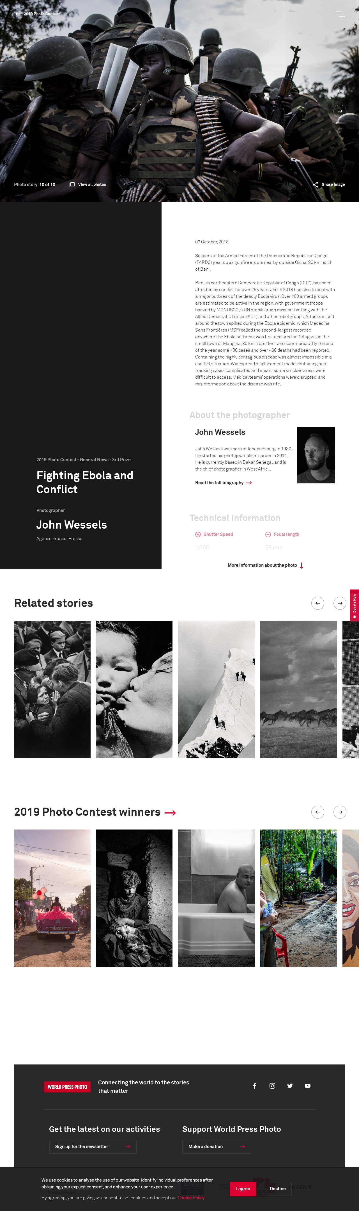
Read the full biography (219, 483)
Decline (278, 1189)
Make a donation (205, 1146)
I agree (243, 1189)
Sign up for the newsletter (81, 1146)
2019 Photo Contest (42, 14)
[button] (317, 603)
